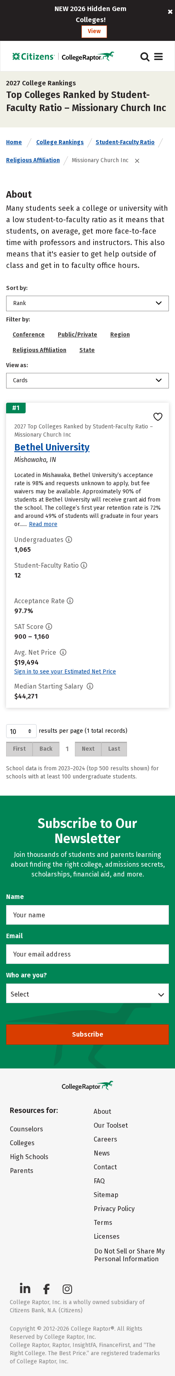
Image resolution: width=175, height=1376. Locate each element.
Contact (105, 1167)
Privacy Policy (114, 1209)
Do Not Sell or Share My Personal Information (129, 1255)
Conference (29, 334)
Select (20, 994)
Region (120, 334)
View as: (17, 365)
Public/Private (77, 334)
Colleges (22, 1143)
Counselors (26, 1129)
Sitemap (106, 1195)
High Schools (29, 1157)
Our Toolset (111, 1125)
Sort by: (17, 288)
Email (14, 936)
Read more (43, 524)
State (87, 350)
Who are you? (26, 975)
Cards (20, 380)
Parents (21, 1171)
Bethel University (52, 447)
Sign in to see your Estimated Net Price (65, 671)
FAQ (99, 1181)
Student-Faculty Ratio (125, 142)
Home (14, 142)
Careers (105, 1139)
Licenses (107, 1236)
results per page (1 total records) (83, 730)
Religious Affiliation (33, 160)
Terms (103, 1223)
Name (15, 897)
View (94, 31)
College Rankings (60, 142)
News (102, 1153)
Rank (19, 303)
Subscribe (87, 1034)
